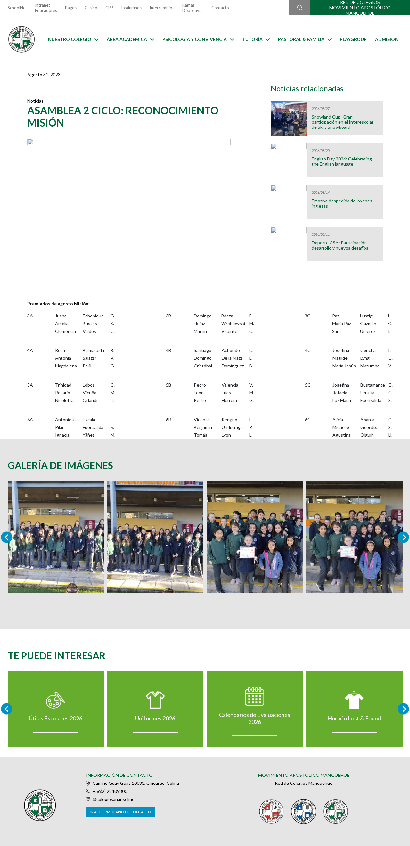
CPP (109, 7)
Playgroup (353, 39)
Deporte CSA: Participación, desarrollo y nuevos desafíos (340, 245)
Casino (91, 7)
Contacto (220, 7)
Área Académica (127, 39)
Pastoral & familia (301, 39)
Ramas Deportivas (192, 8)
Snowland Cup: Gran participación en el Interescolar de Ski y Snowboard (342, 122)
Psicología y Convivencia (194, 39)
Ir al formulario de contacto (120, 811)
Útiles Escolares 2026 (55, 718)
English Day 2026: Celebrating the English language (342, 161)
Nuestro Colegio (69, 39)
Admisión (386, 39)
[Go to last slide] (6, 709)
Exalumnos (131, 7)
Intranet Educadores (46, 8)
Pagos (71, 7)
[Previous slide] (6, 537)
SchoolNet (17, 7)
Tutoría (252, 39)
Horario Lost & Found (354, 718)
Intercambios (162, 7)
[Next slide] (403, 537)
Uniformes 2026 (155, 718)
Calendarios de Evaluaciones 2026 (254, 718)
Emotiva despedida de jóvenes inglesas (342, 203)
